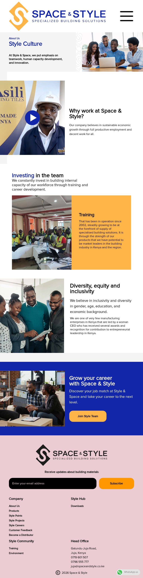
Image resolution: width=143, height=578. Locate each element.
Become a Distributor (21, 535)
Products (14, 511)
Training (13, 548)
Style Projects (17, 520)
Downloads (77, 506)
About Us (14, 506)
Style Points (15, 515)
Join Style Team (88, 416)
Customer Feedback (20, 530)
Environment (16, 553)
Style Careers (16, 525)
